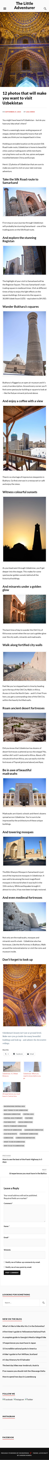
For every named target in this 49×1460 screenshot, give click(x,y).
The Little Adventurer (24, 5)
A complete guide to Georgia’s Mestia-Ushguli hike (24, 1337)
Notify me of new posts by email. (19, 1267)
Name (7, 1226)
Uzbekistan (8, 1137)
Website (7, 1250)
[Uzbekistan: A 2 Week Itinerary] (12, 1066)
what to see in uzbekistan (14, 1142)
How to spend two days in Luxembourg (19, 1376)
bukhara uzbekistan (12, 1114)
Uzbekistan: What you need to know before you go (32, 1076)
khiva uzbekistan (25, 1122)
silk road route (10, 1134)
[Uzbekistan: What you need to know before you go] (32, 1066)
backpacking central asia (14, 1106)
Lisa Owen (30, 112)
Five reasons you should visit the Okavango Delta (24, 1371)
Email (6, 1237)
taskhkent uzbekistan (29, 1134)
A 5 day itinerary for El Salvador (16, 1360)
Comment (8, 1203)
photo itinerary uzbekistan (15, 1126)
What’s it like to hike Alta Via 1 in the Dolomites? (24, 1326)
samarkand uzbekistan (34, 1130)
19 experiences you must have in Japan (19, 1343)
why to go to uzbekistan (14, 1145)
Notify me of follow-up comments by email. (23, 1262)
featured (29, 1118)
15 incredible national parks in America (20, 1348)
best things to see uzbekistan (16, 1110)
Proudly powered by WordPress (15, 1453)
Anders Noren (25, 1455)
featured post (9, 1122)
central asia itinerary (13, 1118)
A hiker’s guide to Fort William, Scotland (20, 1354)
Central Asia (28, 1114)
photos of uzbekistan (13, 1130)
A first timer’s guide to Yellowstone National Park (24, 1331)
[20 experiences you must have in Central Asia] (12, 1087)
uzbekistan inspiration (25, 1137)
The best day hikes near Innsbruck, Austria (21, 1365)
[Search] (43, 8)
